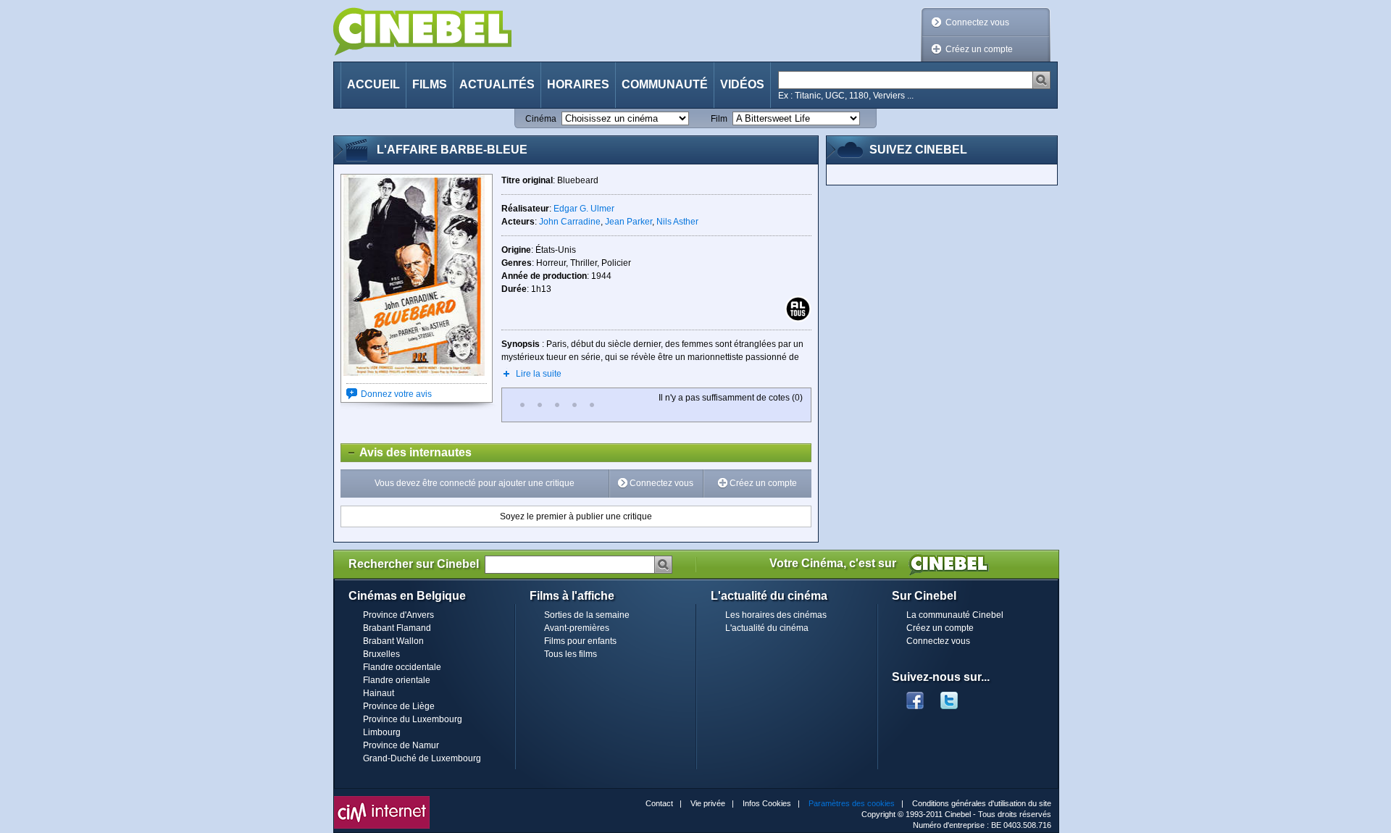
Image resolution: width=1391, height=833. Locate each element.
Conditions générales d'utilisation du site (981, 803)
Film (719, 119)
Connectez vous (977, 22)
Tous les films (570, 654)
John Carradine (570, 222)
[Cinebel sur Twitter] (956, 696)
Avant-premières (576, 628)
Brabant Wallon (393, 641)
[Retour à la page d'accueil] (422, 31)
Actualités (497, 84)
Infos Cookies (767, 803)
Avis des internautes (406, 452)
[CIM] (382, 799)
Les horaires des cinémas (776, 615)
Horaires (578, 84)
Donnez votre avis (396, 394)
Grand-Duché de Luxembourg (422, 758)
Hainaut (378, 693)
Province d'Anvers (398, 615)
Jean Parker (628, 222)
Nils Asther (677, 222)
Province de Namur (401, 745)
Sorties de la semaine (587, 615)
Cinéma (540, 119)
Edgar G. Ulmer (584, 209)
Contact (659, 803)
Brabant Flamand (397, 628)
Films (429, 84)
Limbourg (382, 732)
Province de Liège (399, 706)
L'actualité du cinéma (767, 628)
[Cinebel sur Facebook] (915, 696)
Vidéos (742, 84)
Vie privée (707, 803)
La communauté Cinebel (954, 615)
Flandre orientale (396, 680)
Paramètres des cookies (852, 803)
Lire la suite (538, 374)
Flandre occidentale (402, 667)
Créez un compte (979, 49)
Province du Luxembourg (412, 719)
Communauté (665, 84)
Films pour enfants (580, 641)
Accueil (373, 84)
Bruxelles (381, 654)
